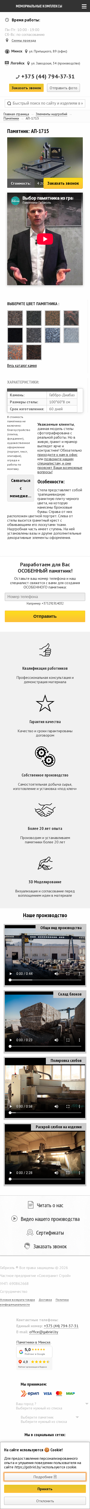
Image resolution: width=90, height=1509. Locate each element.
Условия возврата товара (17, 1299)
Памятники (11, 118)
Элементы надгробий (51, 114)
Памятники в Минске (33, 1342)
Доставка (45, 1299)
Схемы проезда (24, 40)
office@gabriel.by (43, 1331)
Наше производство (45, 915)
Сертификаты (50, 1232)
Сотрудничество (13, 1291)
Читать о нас (50, 1205)
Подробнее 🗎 (45, 1476)
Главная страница (16, 114)
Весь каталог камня (22, 365)
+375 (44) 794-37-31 (48, 76)
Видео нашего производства (50, 1219)
